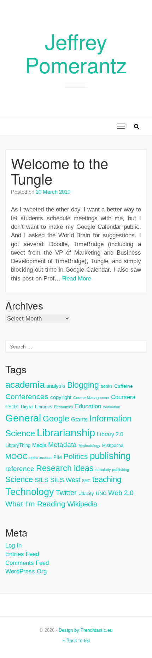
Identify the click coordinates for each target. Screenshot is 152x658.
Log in (13, 545)
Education (88, 406)
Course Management (91, 398)
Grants (79, 419)
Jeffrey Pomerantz (76, 52)
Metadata (62, 444)
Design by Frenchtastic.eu (85, 630)
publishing (110, 456)
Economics (63, 407)
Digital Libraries (36, 406)
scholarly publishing (112, 469)
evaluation (111, 407)
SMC (86, 480)
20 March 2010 (53, 192)
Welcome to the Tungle (59, 170)
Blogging (83, 385)
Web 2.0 (121, 493)
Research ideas (65, 468)
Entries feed (22, 554)
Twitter (66, 493)
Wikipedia (82, 504)
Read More (76, 278)
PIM (57, 457)
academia (25, 384)
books (106, 386)
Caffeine (123, 386)
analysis (55, 386)
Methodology (89, 445)
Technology (29, 492)
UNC (101, 493)
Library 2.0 (110, 434)
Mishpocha (112, 445)
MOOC (16, 456)
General (23, 418)
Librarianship (66, 432)
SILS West (65, 479)
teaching (106, 479)
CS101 (12, 406)
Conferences (26, 396)
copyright (60, 397)
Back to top (77, 640)
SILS (41, 479)
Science (19, 479)
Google (56, 418)
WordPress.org (26, 571)
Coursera (123, 397)
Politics (76, 456)
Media (39, 445)
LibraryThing (17, 445)
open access (40, 457)
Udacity (86, 493)
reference (19, 468)
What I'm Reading (35, 504)
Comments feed (27, 563)
